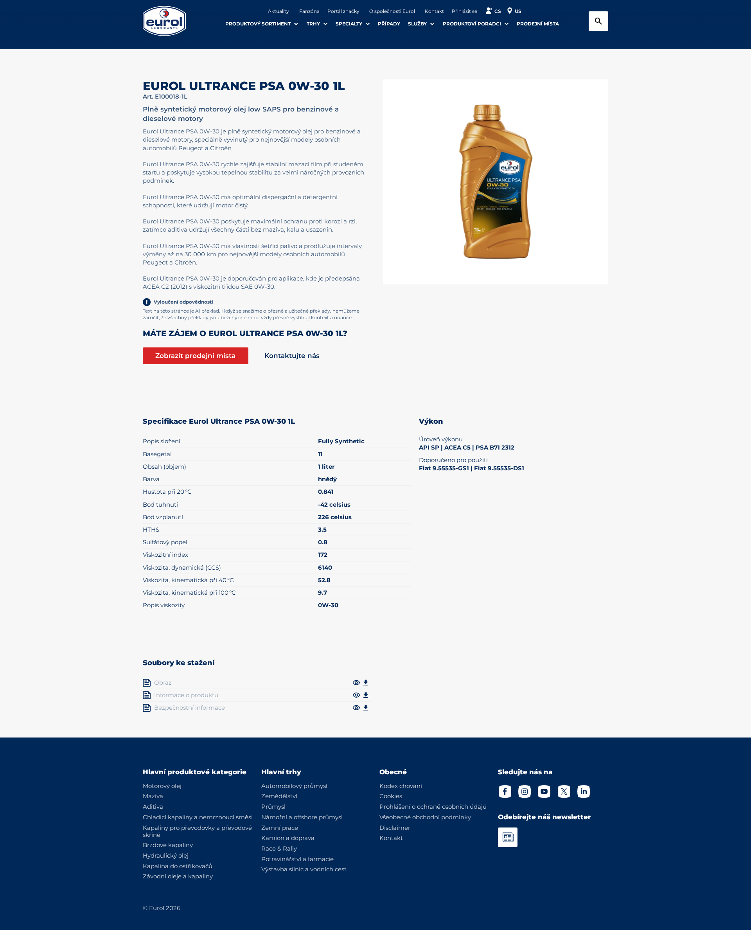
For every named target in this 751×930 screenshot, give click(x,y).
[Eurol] (169, 21)
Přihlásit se (464, 11)
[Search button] (598, 21)
